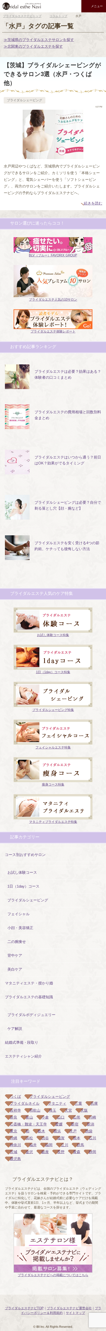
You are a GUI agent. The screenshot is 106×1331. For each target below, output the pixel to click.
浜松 (29, 1138)
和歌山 (34, 1110)
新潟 (90, 1124)
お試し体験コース (22, 872)
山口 (61, 1117)
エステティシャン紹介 (23, 1056)
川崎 (92, 1117)
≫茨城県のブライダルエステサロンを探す (39, 40)
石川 (92, 1138)
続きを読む (93, 203)
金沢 (29, 1152)
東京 (13, 1131)
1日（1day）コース (23, 886)
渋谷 (45, 1138)
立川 (64, 1145)
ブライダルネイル (24, 1103)
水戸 (73, 1131)
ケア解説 (14, 1028)
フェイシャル (18, 914)
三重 (78, 1103)
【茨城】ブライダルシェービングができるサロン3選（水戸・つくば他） (52, 74)
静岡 (92, 1152)
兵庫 (94, 1103)
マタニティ (57, 1103)
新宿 (74, 1124)
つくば (15, 1096)
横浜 (57, 1131)
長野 (61, 1152)
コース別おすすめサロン (25, 855)
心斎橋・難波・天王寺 (28, 1124)
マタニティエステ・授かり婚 (29, 983)
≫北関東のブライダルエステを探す (33, 46)
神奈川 (15, 1145)
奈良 (13, 1117)
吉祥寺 (15, 1110)
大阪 (84, 1110)
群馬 (80, 1145)
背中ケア (14, 955)
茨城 (13, 1152)
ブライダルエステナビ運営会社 (69, 1308)
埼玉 (52, 1110)
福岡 (49, 1145)
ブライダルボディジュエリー (31, 1015)
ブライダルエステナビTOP (24, 1308)
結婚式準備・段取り (21, 1042)
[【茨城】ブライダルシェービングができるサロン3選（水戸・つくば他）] (53, 156)
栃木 (41, 1131)
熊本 (76, 1138)
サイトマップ (75, 1313)
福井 (33, 1145)
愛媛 (59, 1124)
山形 (76, 1117)
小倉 (45, 1117)
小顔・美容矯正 (20, 928)
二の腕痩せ (16, 941)
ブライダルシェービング (24, 100)
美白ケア (14, 969)
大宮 (68, 1110)
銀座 (45, 1152)
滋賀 (61, 1138)
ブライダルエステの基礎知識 (29, 997)
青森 (76, 1152)
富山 (29, 1117)
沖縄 (13, 1138)
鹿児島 (15, 1159)
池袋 (88, 1131)
